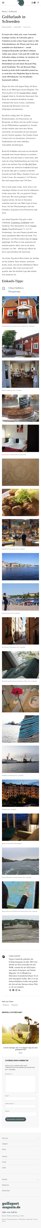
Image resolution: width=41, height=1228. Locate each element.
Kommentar (8, 1074)
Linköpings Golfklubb (20, 222)
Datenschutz (6, 1190)
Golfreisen (13, 11)
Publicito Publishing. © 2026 (15, 1216)
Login (4, 1167)
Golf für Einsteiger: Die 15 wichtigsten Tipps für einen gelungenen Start (20, 1048)
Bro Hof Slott (30, 164)
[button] (19, 1053)
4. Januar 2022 (17, 27)
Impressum (5, 1185)
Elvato (35, 1219)
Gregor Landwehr (6, 27)
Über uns (5, 1138)
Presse (4, 1149)
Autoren (4, 1156)
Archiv (4, 1162)
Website (7, 1111)
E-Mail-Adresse (10, 1103)
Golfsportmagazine (12, 1219)
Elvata (4, 1221)
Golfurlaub (15, 1005)
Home (4, 11)
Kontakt (4, 1179)
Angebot (4, 1144)
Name (7, 1096)
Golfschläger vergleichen (25, 1219)
